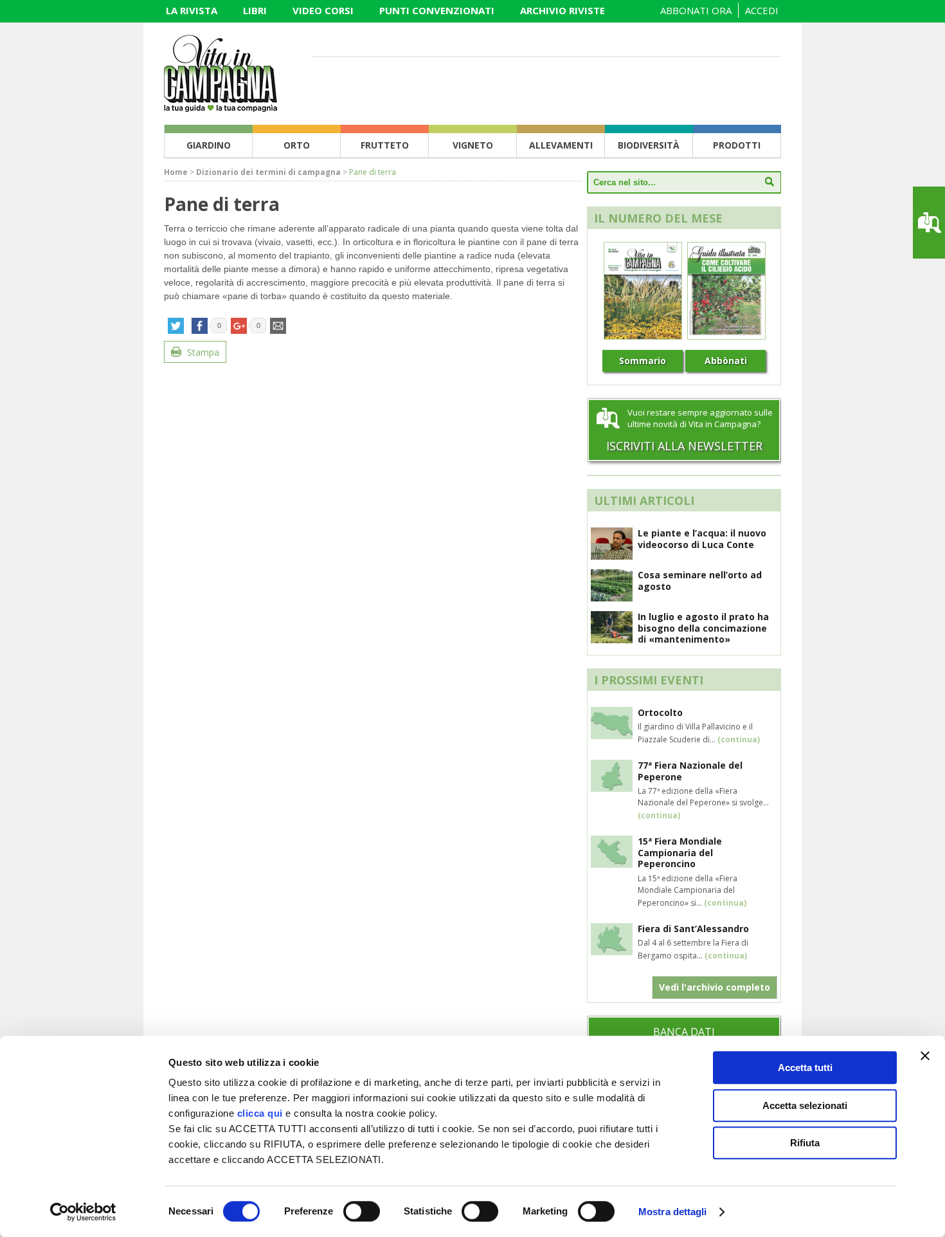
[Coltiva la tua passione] (220, 108)
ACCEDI (762, 10)
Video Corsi (323, 10)
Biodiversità (649, 145)
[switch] (361, 1211)
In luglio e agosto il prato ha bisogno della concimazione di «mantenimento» (703, 627)
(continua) (738, 739)
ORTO (297, 145)
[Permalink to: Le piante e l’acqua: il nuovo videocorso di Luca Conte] (612, 556)
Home (176, 172)
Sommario (642, 360)
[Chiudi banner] (925, 1055)
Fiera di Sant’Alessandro (693, 928)
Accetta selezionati (804, 1105)
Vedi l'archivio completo (714, 987)
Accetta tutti (805, 1067)
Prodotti (736, 145)
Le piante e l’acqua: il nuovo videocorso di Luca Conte (702, 539)
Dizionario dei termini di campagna (268, 172)
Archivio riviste (562, 10)
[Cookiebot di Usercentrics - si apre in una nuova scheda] (83, 1212)
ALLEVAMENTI (561, 145)
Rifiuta (805, 1142)
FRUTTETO (385, 145)
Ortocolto (660, 712)
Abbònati (726, 360)
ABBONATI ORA (696, 10)
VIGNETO (473, 145)
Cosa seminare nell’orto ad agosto (700, 580)
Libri (255, 10)
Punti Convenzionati (436, 10)
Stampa (201, 352)
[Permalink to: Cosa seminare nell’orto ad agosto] (612, 598)
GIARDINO (208, 145)
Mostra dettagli (672, 1211)
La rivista (191, 10)
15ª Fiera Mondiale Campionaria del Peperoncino (680, 852)
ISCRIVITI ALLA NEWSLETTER (684, 446)
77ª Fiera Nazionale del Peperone (690, 771)
